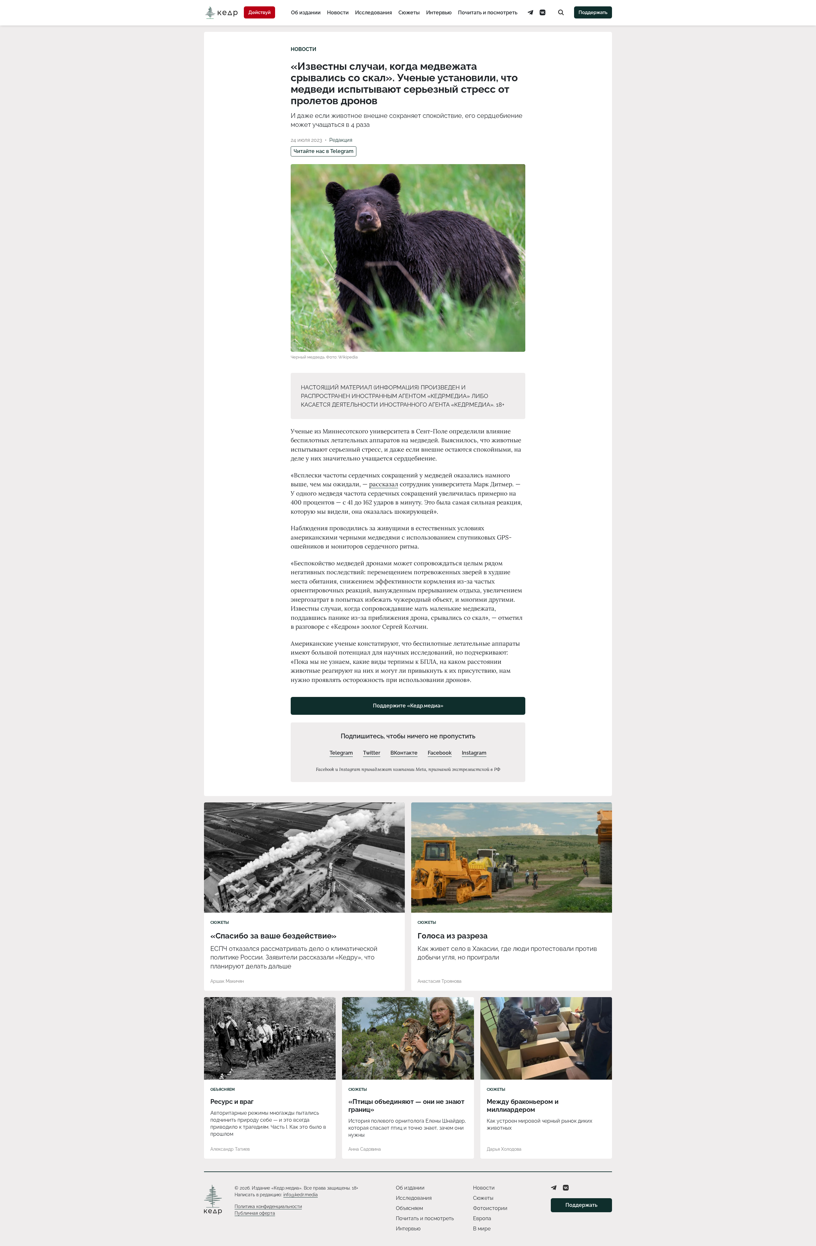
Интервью (439, 13)
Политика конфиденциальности (268, 1206)
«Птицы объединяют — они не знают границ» (406, 1105)
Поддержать (593, 12)
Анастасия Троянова (440, 981)
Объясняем (222, 1089)
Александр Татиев (230, 1149)
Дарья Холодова (504, 1149)
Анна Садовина (364, 1149)
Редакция (340, 140)
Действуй (259, 12)
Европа (482, 1218)
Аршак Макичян (227, 981)
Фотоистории (490, 1208)
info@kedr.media (300, 1194)
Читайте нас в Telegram (323, 151)
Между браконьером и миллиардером (522, 1105)
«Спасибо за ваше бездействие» (273, 935)
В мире (482, 1229)
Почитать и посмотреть (487, 13)
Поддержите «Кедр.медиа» (408, 706)
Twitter (371, 753)
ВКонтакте (404, 753)
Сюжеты (409, 13)
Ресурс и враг (231, 1101)
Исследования (373, 13)
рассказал (383, 484)
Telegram (341, 753)
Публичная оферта (255, 1213)
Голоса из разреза (453, 935)
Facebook (440, 753)
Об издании (306, 13)
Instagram (474, 753)
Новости (338, 13)
